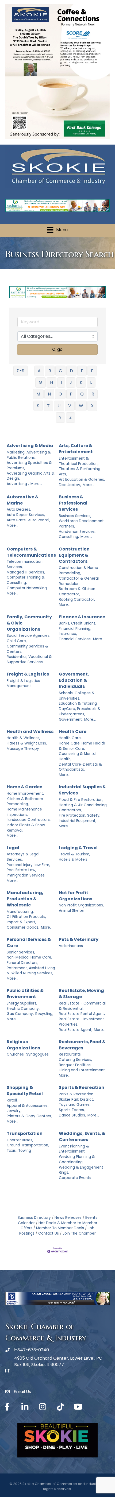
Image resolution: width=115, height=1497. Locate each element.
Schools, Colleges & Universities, (77, 696)
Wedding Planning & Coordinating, (77, 1159)
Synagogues (37, 1054)
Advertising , (18, 483)
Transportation (25, 1133)
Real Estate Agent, (75, 1029)
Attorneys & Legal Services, (23, 857)
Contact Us (48, 1233)
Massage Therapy (23, 748)
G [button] (40, 382)
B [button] (49, 371)
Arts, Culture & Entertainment (76, 449)
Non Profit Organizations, (81, 905)
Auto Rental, (39, 520)
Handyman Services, (77, 531)
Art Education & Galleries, (82, 479)
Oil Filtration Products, (26, 916)
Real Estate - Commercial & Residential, (82, 1006)
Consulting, (69, 536)
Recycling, (44, 1013)
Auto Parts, (16, 520)
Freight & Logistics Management (23, 683)
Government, (71, 719)
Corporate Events (75, 1177)
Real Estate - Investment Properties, (81, 1022)
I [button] (61, 382)
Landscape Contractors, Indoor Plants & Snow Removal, (29, 825)
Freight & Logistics (28, 674)
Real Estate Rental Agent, (82, 1013)
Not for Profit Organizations (75, 896)
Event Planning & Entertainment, (74, 1149)
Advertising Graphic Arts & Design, (31, 476)
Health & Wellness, (23, 737)
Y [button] (60, 417)
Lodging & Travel (78, 848)
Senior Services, (21, 952)
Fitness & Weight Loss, (27, 743)
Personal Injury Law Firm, (28, 864)
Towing (24, 1150)
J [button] (71, 382)
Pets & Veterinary (78, 939)
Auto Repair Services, (26, 514)
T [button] (48, 406)
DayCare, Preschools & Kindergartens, (80, 711)
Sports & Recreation (81, 1087)
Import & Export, (21, 922)
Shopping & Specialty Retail (25, 1090)
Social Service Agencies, (28, 635)
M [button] (38, 394)
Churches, (16, 1054)
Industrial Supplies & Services (82, 790)
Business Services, (75, 515)
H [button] (51, 382)
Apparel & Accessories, (27, 1105)
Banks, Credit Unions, (77, 623)
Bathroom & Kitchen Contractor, (77, 591)
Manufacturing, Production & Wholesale (25, 899)
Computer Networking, (27, 588)
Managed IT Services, (26, 572)
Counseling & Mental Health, (77, 756)
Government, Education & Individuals (74, 680)
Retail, (12, 1100)
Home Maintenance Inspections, (24, 812)
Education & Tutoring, (78, 703)
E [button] (82, 371)
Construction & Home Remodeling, (78, 570)
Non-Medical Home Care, (29, 957)
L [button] (91, 382)
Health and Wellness (30, 731)
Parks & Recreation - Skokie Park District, (77, 1097)
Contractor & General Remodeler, (79, 581)
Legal (13, 848)
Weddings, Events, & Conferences (82, 1136)
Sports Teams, (72, 1109)
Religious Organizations (23, 1045)
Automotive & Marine (23, 500)
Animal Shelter (72, 910)
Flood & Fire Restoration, (81, 799)
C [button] (60, 371)
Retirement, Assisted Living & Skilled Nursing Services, (31, 970)
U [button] (58, 406)
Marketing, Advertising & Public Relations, (29, 455)
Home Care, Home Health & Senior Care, (82, 746)
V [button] (69, 406)
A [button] (39, 371)
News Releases (68, 1217)
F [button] (92, 371)
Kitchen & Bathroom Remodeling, (25, 801)
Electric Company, (23, 1008)
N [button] (49, 394)
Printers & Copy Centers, (29, 1116)
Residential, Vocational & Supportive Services (29, 659)
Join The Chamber (79, 1233)
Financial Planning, (75, 628)
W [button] (81, 406)
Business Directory (34, 1217)
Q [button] (82, 394)
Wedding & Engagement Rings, (81, 1170)
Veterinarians (71, 945)
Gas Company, (20, 1013)
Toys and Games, (74, 1104)
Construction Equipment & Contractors (74, 555)
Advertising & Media (30, 446)
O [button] (60, 394)
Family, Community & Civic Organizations (29, 623)
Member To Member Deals (60, 1228)
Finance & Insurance (82, 617)
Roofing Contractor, (77, 599)
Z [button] (70, 417)
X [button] (92, 406)
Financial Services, (75, 639)
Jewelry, (14, 1110)
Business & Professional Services (73, 503)
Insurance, (68, 633)
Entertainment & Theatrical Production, (78, 461)
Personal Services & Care (29, 942)
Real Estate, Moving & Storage (81, 993)
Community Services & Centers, (27, 649)
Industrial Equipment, (77, 820)
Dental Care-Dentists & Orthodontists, (80, 767)
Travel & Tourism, (74, 854)
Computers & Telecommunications (31, 552)
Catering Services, (75, 1059)
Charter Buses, (20, 1140)
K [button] (81, 382)
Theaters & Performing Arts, (79, 471)
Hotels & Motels (73, 859)
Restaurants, (70, 1054)
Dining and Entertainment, (82, 1070)
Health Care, (70, 737)
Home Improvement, (25, 793)
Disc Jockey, (70, 484)
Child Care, (17, 640)
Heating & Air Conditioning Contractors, (83, 807)
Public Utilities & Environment (25, 993)
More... (36, 483)
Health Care (72, 731)
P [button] (71, 394)
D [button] (71, 371)
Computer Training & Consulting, (26, 580)
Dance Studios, (72, 1115)
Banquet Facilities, (75, 1065)
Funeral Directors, (22, 962)
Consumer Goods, (23, 927)
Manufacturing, (20, 911)
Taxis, (12, 1150)
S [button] (38, 406)
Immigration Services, (26, 875)
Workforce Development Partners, (81, 523)
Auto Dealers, (19, 509)
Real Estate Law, (21, 869)
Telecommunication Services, (25, 564)
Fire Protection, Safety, (79, 815)
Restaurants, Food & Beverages (82, 1045)
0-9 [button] (20, 371)
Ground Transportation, (28, 1145)
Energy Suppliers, (22, 1003)
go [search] (60, 349)
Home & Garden (25, 787)
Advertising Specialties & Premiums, (29, 465)
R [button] (92, 394)
